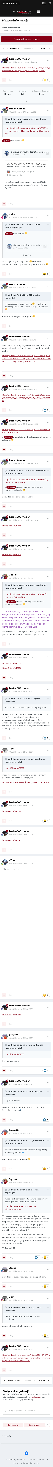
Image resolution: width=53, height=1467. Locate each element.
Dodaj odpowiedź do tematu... (21, 1410)
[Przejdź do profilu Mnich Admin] (5, 110)
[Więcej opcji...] (48, 60)
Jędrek (13, 574)
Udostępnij (13, 1425)
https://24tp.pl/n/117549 (11, 840)
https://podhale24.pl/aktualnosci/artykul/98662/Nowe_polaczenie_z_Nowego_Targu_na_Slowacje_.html (27, 131)
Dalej (43, 49)
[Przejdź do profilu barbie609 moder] (5, 60)
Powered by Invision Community (26, 1463)
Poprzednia (13, 49)
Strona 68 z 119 (30, 49)
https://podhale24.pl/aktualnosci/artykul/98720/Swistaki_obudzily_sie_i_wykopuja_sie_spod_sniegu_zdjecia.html (26, 398)
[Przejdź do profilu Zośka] (5, 1269)
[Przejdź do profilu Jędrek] (5, 576)
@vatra (6, 141)
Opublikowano (23, 62)
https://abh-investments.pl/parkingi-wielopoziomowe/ (25, 782)
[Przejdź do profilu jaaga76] (5, 1036)
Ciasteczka (43, 1459)
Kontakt (31, 1459)
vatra (12, 214)
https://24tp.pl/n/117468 (11, 526)
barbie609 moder (19, 59)
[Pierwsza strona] (3, 49)
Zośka (12, 1268)
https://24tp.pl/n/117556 (11, 668)
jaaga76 (14, 1034)
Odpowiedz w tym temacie (26, 39)
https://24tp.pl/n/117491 (11, 554)
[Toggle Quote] (6, 119)
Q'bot (12, 860)
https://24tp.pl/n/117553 (11, 663)
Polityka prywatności (15, 1459)
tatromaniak (14, 28)
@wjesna (8, 437)
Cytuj (10, 80)
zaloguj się (36, 1397)
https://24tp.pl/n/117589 (11, 1014)
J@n (11, 748)
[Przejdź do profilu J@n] (5, 750)
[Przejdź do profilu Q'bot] (5, 862)
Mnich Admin (17, 108)
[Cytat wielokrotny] (4, 80)
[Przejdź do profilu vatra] (5, 216)
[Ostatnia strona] (49, 49)
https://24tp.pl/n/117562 (11, 811)
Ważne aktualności (23, 30)
